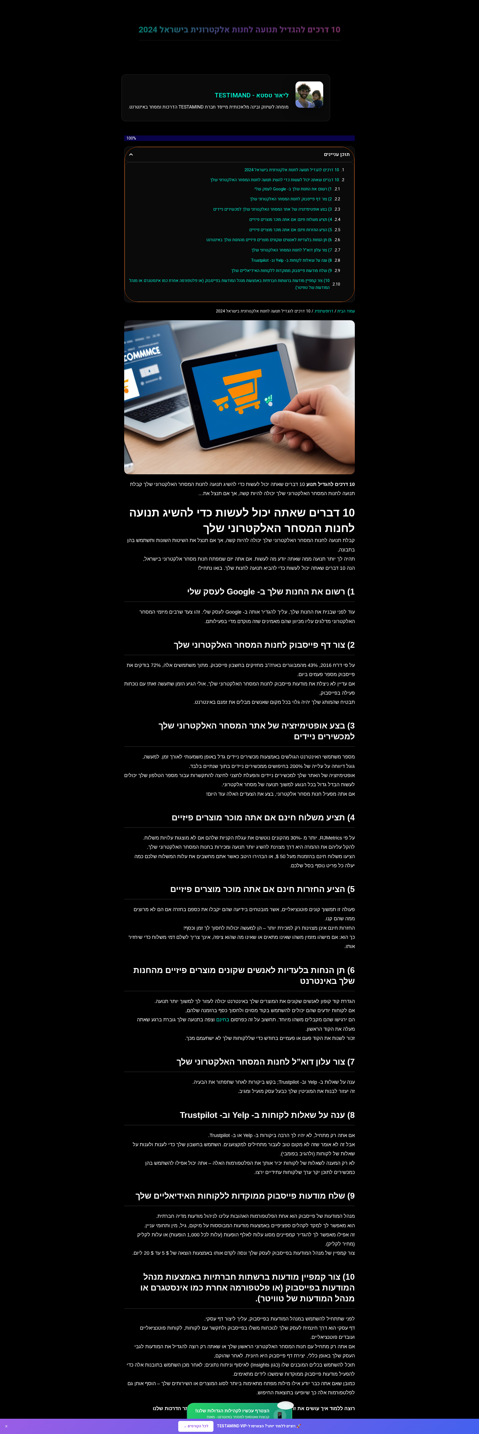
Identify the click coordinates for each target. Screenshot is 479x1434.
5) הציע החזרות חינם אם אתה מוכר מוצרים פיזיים (290, 230)
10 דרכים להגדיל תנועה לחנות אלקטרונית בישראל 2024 (291, 170)
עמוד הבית (346, 311)
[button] (131, 154)
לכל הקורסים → (195, 1426)
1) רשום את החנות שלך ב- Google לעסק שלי (293, 189)
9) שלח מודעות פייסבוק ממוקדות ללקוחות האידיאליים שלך (281, 271)
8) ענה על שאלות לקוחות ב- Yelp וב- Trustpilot (291, 260)
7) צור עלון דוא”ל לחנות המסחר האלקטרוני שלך (291, 250)
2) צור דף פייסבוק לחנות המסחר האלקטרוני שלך (291, 199)
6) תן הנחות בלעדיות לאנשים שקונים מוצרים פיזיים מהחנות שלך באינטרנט (269, 240)
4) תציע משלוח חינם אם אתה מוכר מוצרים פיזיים (290, 219)
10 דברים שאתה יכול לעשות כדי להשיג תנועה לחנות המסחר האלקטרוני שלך (274, 180)
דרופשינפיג (323, 311)
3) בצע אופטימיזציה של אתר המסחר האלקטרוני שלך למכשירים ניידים (272, 209)
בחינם (222, 1019)
